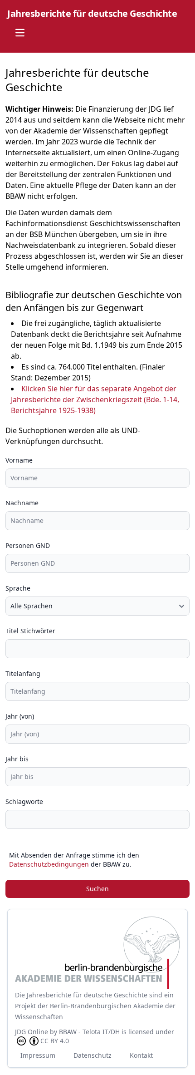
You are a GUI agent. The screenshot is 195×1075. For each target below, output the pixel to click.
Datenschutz (92, 1055)
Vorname (19, 460)
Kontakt (141, 1055)
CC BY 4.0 (54, 1040)
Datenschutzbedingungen (49, 864)
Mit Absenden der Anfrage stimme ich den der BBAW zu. (74, 859)
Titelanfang (22, 673)
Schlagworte (24, 801)
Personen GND (27, 545)
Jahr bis (17, 758)
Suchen (97, 888)
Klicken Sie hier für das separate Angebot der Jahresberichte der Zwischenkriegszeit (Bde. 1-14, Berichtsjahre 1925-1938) (95, 399)
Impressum (37, 1055)
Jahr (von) (19, 716)
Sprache (17, 588)
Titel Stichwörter (30, 630)
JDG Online (31, 1031)
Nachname (22, 502)
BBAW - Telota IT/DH (89, 1031)
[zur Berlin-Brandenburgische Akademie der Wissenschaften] (97, 953)
